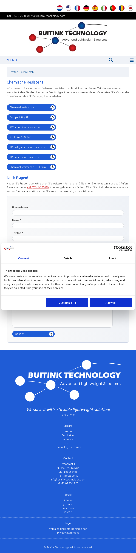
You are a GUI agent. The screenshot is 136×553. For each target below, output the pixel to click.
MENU (12, 60)
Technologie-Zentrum (68, 447)
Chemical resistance (22, 107)
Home (68, 431)
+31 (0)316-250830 (18, 16)
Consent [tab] (23, 258)
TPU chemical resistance (25, 157)
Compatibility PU (19, 117)
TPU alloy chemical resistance (28, 147)
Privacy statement (68, 532)
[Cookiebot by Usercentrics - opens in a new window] (116, 248)
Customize (65, 302)
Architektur (68, 435)
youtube (68, 504)
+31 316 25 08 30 (68, 475)
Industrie (68, 439)
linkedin (68, 512)
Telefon (17, 233)
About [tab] (112, 258)
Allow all (111, 302)
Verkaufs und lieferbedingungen (68, 528)
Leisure (68, 443)
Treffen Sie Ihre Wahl (22, 72)
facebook (68, 508)
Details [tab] (68, 258)
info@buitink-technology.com (47, 16)
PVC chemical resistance (25, 127)
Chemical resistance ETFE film (28, 167)
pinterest (68, 500)
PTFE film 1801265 (20, 137)
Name (16, 220)
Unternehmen (20, 207)
